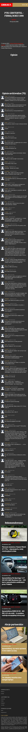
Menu (24, 5)
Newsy (14, 19)
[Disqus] (14, 73)
